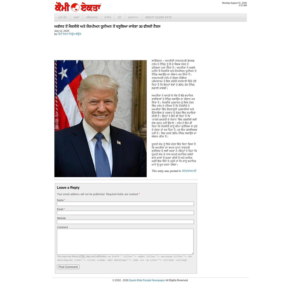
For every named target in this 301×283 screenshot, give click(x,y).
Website (61, 218)
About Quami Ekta (158, 17)
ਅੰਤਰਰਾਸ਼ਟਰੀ (189, 171)
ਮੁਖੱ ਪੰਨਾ (63, 17)
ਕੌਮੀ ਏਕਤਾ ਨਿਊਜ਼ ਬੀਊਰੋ (69, 34)
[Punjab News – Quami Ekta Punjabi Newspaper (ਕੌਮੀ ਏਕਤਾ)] (77, 11)
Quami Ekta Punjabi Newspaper (147, 280)
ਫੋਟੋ (119, 17)
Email (61, 209)
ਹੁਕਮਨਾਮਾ (133, 17)
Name (61, 200)
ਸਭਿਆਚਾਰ (92, 17)
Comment (62, 227)
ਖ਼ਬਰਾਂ (76, 17)
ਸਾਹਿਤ (107, 17)
